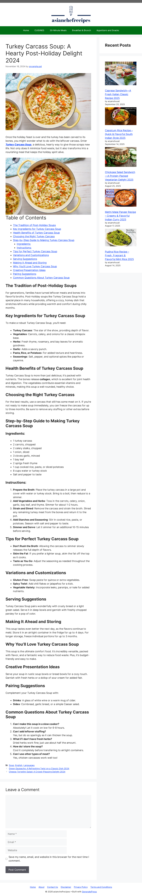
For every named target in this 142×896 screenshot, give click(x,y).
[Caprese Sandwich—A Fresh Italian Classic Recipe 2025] (120, 74)
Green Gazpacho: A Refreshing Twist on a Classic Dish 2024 (39, 768)
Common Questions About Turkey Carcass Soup (41, 277)
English (18, 765)
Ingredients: (24, 243)
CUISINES (39, 30)
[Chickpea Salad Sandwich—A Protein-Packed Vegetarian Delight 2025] (120, 157)
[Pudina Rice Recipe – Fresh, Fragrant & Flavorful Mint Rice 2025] (120, 238)
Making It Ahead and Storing (30, 262)
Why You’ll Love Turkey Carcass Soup (35, 266)
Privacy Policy (81, 887)
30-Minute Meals (58, 30)
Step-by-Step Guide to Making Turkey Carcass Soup (43, 240)
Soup (11, 765)
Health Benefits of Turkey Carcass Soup (36, 232)
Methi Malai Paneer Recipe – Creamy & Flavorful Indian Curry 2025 (120, 216)
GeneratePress (89, 891)
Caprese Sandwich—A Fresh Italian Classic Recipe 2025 (118, 94)
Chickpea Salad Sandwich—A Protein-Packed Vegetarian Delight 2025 (120, 176)
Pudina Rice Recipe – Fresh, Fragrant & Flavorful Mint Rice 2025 (119, 255)
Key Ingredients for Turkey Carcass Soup (37, 228)
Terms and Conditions (101, 887)
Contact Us (52, 887)
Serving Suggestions (25, 258)
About (41, 887)
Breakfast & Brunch (81, 30)
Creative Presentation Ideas (29, 270)
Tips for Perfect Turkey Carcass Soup (35, 251)
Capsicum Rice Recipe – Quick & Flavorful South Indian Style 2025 (119, 134)
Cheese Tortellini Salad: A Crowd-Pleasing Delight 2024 (37, 771)
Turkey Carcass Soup (18, 144)
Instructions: (24, 247)
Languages (29, 765)
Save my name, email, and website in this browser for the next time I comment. (49, 858)
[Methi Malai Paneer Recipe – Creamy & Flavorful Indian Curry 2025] (120, 198)
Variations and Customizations (31, 255)
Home (26, 30)
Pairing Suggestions (24, 273)
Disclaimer (66, 887)
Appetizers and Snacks (108, 30)
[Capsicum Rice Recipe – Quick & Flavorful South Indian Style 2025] (120, 116)
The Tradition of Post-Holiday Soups (34, 225)
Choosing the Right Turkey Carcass (34, 236)
